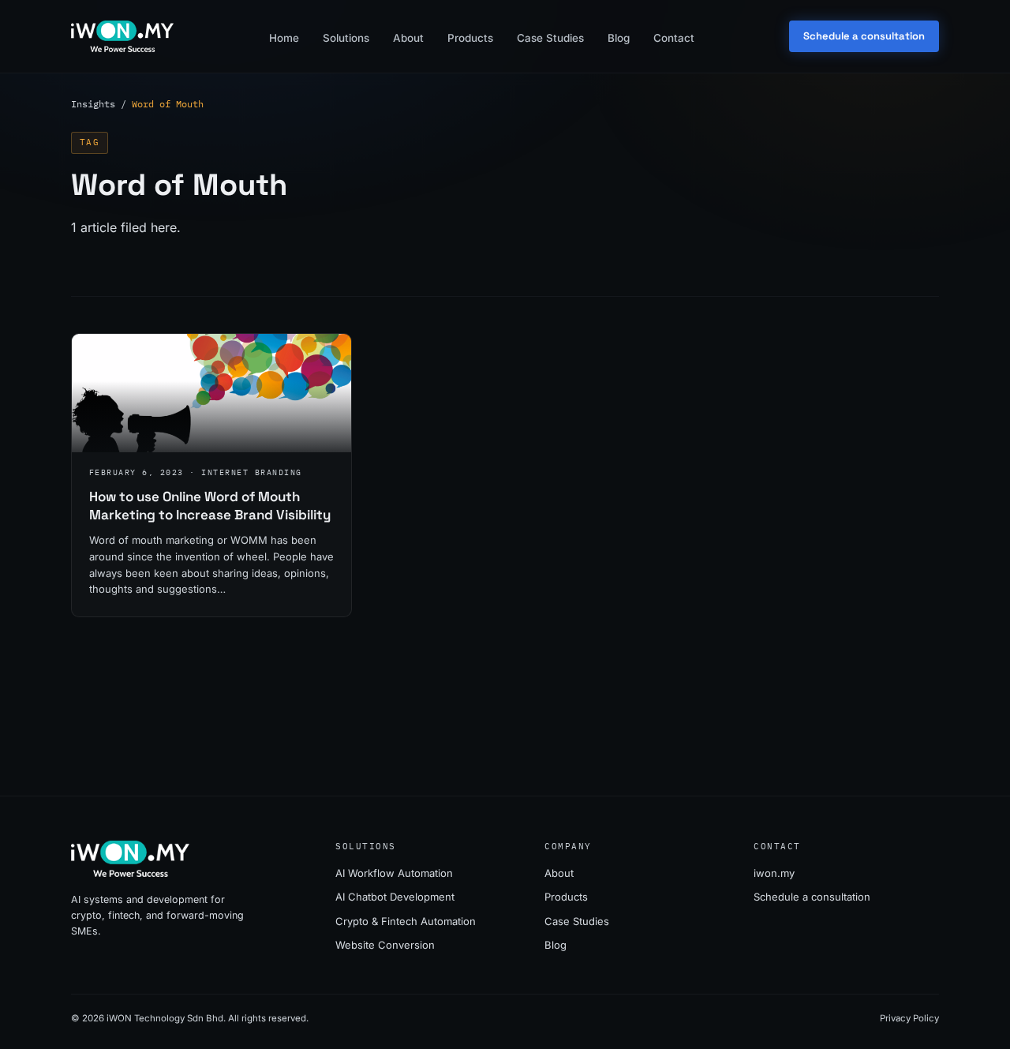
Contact (673, 38)
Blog (619, 38)
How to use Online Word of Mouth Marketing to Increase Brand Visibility (210, 505)
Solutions (346, 38)
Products (470, 38)
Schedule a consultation (864, 36)
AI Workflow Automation (394, 873)
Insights (93, 104)
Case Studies (550, 38)
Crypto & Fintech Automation (405, 921)
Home (284, 38)
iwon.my (774, 873)
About (408, 38)
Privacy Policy (909, 1018)
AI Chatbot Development (394, 896)
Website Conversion (385, 944)
